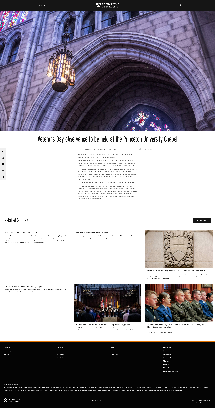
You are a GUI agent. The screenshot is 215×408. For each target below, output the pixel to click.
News (40, 5)
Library (112, 347)
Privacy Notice (208, 402)
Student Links (114, 354)
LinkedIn (167, 361)
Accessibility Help (9, 351)
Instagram (168, 354)
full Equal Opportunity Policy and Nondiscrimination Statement (168, 390)
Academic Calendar (115, 351)
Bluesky (167, 368)
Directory (6, 354)
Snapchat (168, 358)
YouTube (167, 364)
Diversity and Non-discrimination (11, 384)
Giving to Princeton (62, 358)
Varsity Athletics (61, 354)
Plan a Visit (60, 347)
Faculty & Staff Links (116, 358)
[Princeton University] (12, 401)
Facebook (168, 347)
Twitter (167, 351)
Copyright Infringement (198, 402)
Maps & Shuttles (61, 351)
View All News (201, 220)
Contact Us (7, 347)
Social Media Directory (171, 371)
